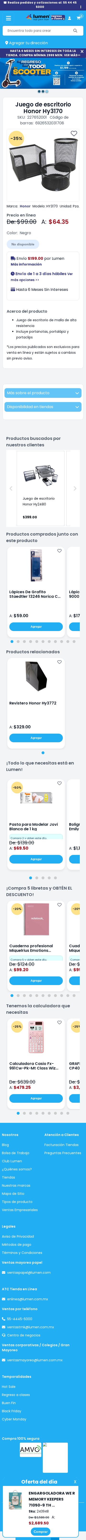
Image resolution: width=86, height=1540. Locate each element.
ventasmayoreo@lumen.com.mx (35, 1360)
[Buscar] (75, 31)
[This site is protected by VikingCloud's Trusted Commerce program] (55, 1458)
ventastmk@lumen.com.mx (30, 1327)
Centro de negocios (23, 1335)
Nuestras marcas (16, 1185)
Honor (25, 206)
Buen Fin (9, 1403)
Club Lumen (12, 1161)
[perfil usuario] (69, 18)
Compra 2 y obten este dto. (29, 838)
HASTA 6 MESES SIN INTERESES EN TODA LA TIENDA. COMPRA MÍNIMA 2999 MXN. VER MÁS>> (43, 53)
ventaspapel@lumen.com (29, 1272)
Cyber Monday (14, 1419)
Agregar (36, 626)
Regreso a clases (16, 1394)
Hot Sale (9, 1386)
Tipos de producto (17, 1201)
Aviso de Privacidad (18, 1236)
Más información (26, 264)
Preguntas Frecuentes (62, 1153)
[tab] (12, 641)
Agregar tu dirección (28, 43)
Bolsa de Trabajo (15, 1153)
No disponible (22, 244)
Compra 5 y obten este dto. (29, 960)
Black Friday (11, 1411)
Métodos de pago (16, 1244)
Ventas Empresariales (20, 1210)
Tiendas (8, 1177)
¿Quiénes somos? (17, 1169)
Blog (5, 1144)
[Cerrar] (82, 51)
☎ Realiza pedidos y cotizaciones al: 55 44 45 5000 (40, 4)
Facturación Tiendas (61, 1144)
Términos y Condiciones (22, 1252)
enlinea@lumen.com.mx (27, 1299)
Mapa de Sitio (13, 1193)
